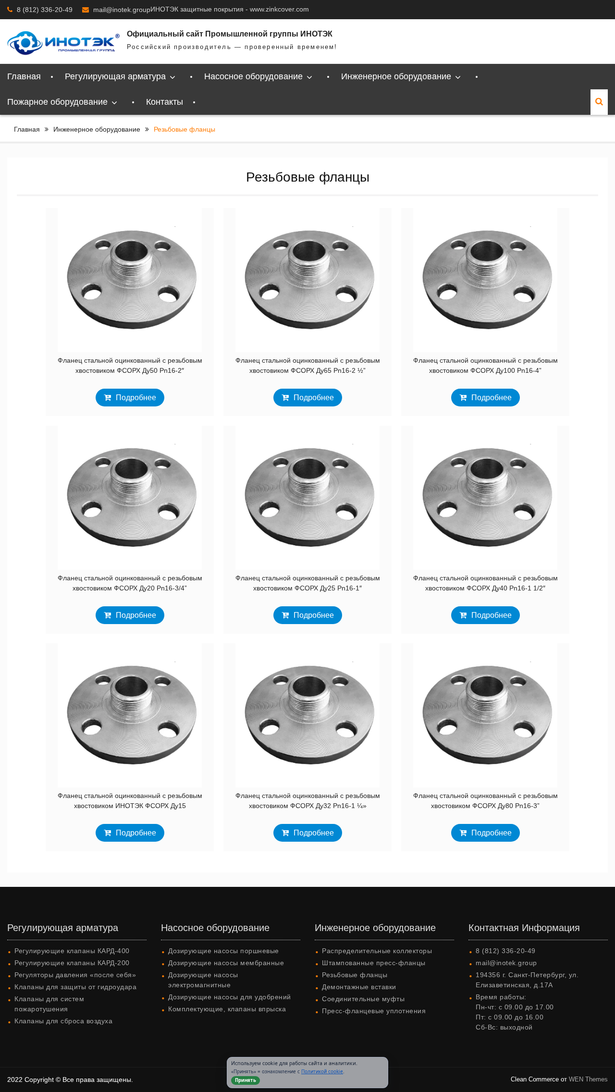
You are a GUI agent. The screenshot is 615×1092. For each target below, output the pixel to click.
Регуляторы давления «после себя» (75, 975)
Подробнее (136, 397)
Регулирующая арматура (115, 76)
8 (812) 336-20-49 (45, 9)
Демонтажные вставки (359, 987)
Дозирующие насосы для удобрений (229, 997)
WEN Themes (588, 1079)
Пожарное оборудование (57, 102)
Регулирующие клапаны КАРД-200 (72, 963)
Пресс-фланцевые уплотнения (374, 1011)
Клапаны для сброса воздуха (63, 1021)
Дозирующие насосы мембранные (226, 963)
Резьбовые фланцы (354, 975)
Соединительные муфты (363, 999)
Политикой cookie (322, 1071)
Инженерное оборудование (396, 76)
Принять (245, 1080)
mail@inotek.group (121, 9)
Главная (24, 76)
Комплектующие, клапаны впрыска (227, 1009)
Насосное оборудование (253, 76)
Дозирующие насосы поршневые (223, 951)
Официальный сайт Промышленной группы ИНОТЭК (229, 34)
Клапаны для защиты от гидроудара (75, 987)
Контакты (164, 102)
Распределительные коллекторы (377, 951)
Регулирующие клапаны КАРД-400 (72, 951)
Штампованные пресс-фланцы (374, 963)
